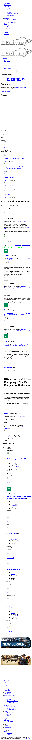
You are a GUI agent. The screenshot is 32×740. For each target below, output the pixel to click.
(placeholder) (10, 721)
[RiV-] (6, 215)
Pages (5, 65)
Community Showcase (16, 616)
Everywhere (4, 58)
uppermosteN (7, 180)
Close (29, 738)
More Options (7, 68)
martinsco (13, 463)
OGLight (7, 194)
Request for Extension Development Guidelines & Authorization (16, 167)
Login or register (8, 32)
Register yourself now (21, 87)
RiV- (5, 161)
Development (14, 505)
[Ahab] (6, 252)
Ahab (5, 147)
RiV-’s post (10, 258)
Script (12, 603)
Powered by (9, 685)
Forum (5, 64)
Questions (13, 493)
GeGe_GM (7, 436)
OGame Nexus (9, 177)
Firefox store (7, 428)
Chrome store (25, 427)
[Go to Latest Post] (8, 479)
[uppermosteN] (6, 364)
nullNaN (6, 197)
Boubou (6, 189)
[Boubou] (6, 410)
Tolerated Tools (15, 466)
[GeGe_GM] (6, 432)
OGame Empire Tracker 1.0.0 (14, 158)
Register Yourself (5, 91)
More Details (24, 738)
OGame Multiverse (10, 186)
